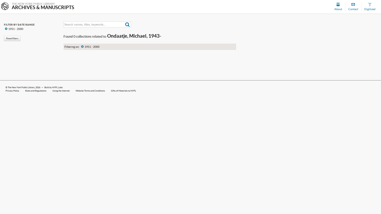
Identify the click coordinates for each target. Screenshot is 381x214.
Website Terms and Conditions (90, 91)
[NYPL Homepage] (5, 6)
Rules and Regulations (35, 91)
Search (127, 24)
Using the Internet (61, 91)
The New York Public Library (21, 87)
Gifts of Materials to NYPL (123, 91)
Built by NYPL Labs (53, 87)
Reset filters (12, 38)
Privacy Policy (12, 91)
